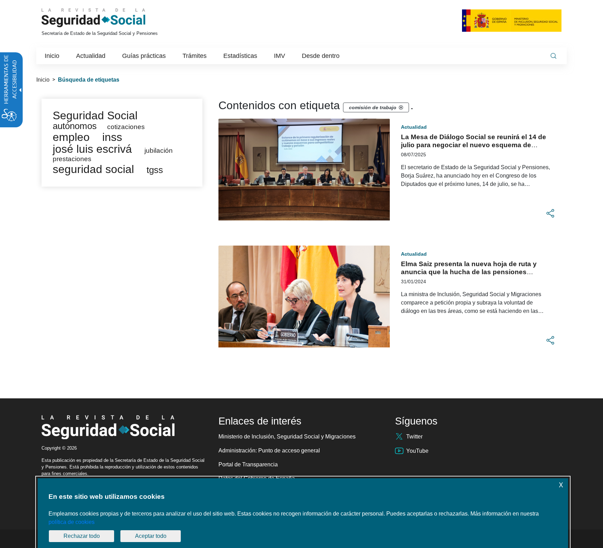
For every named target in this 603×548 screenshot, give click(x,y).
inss (112, 137)
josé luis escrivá (92, 149)
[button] (550, 213)
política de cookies (72, 522)
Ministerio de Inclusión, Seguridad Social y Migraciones (287, 437)
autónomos (75, 126)
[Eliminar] (401, 107)
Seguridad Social (95, 115)
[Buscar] (553, 56)
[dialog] (303, 513)
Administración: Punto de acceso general (269, 450)
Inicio (43, 80)
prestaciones (72, 159)
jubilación (158, 150)
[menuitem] (52, 55)
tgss (155, 170)
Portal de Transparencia (248, 464)
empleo (71, 137)
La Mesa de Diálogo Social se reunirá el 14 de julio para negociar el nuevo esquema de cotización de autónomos (473, 145)
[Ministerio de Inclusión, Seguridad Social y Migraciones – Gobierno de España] (511, 20)
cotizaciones (126, 126)
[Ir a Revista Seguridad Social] (106, 17)
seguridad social (93, 169)
